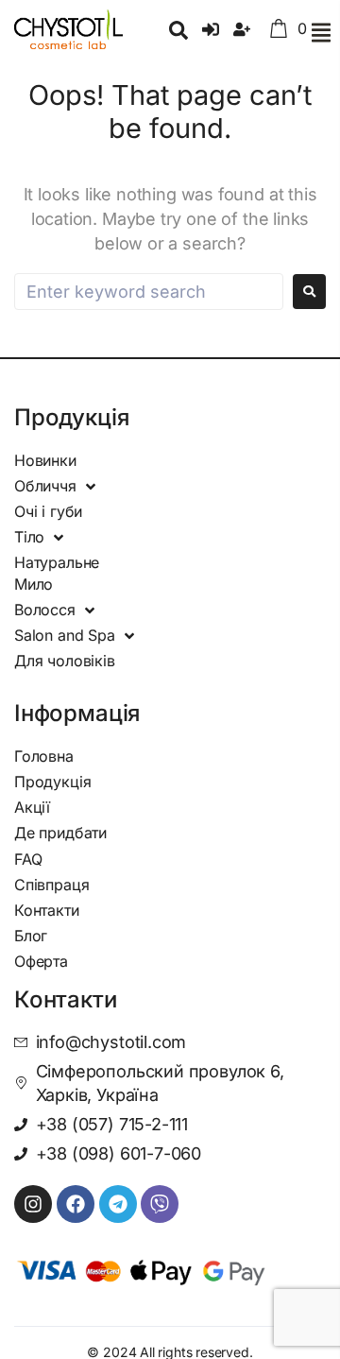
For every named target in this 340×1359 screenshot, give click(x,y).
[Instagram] (33, 1204)
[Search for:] (148, 291)
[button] (321, 32)
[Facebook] (75, 1204)
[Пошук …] (178, 32)
